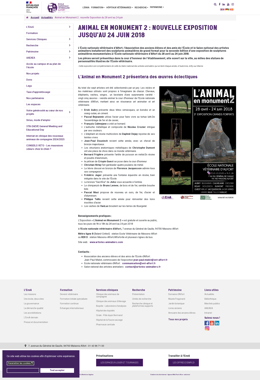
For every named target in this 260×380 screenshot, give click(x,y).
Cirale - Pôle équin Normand (109, 315)
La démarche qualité (33, 308)
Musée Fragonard (176, 299)
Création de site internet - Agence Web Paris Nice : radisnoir (170, 374)
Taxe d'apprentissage (38, 92)
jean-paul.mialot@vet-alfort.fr (150, 259)
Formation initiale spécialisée (73, 299)
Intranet (208, 313)
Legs (29, 85)
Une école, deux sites (34, 299)
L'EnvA (30, 27)
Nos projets (32, 73)
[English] (221, 9)
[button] (98, 7)
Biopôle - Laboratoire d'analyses (111, 306)
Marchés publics (212, 303)
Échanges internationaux (72, 308)
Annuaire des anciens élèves (181, 313)
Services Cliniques (36, 39)
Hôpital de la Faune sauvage (109, 320)
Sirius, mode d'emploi (38, 120)
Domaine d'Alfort (176, 294)
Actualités (209, 294)
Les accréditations (32, 313)
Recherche (32, 45)
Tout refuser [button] (23, 370)
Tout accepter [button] (57, 370)
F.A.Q (79, 374)
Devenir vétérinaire (69, 294)
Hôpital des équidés (105, 310)
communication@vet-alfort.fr (139, 263)
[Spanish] (232, 9)
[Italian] (229, 9)
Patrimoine (32, 51)
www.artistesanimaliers (106, 242)
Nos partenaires (35, 98)
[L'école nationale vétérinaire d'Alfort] (58, 7)
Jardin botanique (176, 303)
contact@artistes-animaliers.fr (143, 266)
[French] (224, 9)
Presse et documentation (36, 322)
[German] (227, 9)
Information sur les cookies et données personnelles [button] (37, 359)
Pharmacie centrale (105, 324)
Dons (29, 79)
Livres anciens (175, 308)
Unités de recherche (141, 299)
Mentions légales (87, 374)
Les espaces (33, 104)
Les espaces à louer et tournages (119, 362)
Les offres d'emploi (183, 362)
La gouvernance (31, 303)
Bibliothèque (210, 299)
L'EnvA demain (31, 317)
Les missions (30, 294)
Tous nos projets (178, 319)
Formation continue (69, 303)
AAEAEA (30, 57)
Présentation (138, 294)
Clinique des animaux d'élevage (111, 301)
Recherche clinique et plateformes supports (142, 304)
